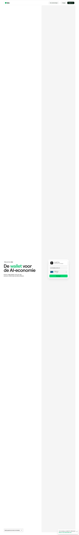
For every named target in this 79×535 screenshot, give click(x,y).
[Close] (76, 531)
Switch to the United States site (65, 532)
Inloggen (63, 2)
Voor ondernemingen (54, 2)
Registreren (71, 2)
